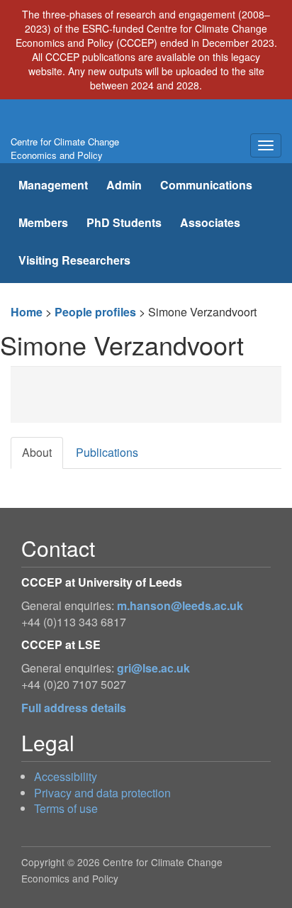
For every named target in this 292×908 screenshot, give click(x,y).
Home (27, 312)
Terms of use (66, 808)
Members (43, 222)
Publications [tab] (107, 452)
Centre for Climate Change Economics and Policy (65, 148)
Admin (124, 185)
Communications (206, 185)
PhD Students (124, 222)
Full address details (73, 707)
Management (53, 185)
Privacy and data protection (102, 793)
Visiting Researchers (74, 260)
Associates (210, 222)
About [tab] (37, 452)
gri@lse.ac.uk (153, 668)
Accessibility (65, 776)
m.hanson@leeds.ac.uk (180, 605)
